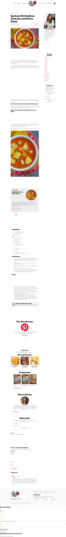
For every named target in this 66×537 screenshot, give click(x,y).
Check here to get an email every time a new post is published (50, 93)
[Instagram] (18, 499)
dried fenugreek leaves (20, 253)
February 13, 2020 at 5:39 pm (16, 476)
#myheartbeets (34, 304)
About (14, 3)
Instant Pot (46, 80)
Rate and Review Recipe (4, 529)
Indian (16, 13)
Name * (1, 523)
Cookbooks (24, 3)
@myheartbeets (20, 304)
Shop (43, 3)
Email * (1, 526)
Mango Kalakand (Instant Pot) (34, 366)
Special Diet (46, 76)
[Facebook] (12, 499)
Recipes (18, 3)
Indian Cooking (48, 3)
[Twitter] (20, 499)
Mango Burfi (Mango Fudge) (15, 366)
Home (32, 3)
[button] (12, 208)
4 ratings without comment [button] (20, 434)
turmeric (18, 245)
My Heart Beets (15, 494)
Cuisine (14, 13)
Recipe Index (46, 57)
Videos (40, 3)
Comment (12, 453)
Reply (37, 475)
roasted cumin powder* (20, 244)
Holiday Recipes (47, 78)
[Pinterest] (16, 499)
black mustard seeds (20, 232)
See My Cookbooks (16, 387)
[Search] (54, 3)
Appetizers (46, 59)
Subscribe (25, 428)
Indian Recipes (46, 74)
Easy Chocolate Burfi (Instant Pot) (25, 366)
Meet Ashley (15, 411)
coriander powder (19, 237)
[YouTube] (14, 499)
